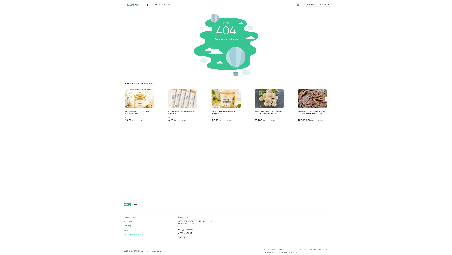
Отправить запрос (133, 234)
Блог (126, 230)
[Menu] (123, 4)
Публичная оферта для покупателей (280, 252)
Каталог (128, 222)
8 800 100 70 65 (185, 233)
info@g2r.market (185, 230)
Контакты (183, 217)
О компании (130, 217)
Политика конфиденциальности (314, 250)
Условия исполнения (273, 250)
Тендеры (128, 226)
